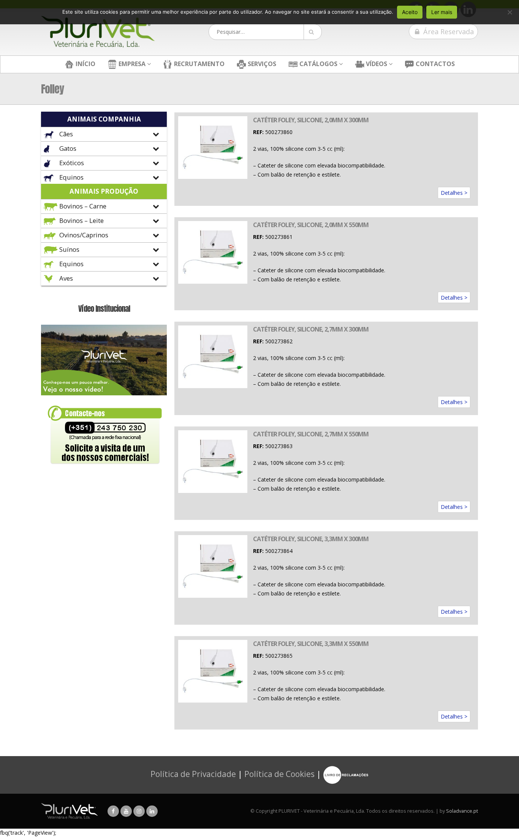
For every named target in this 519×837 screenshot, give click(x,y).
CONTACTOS (434, 64)
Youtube (126, 811)
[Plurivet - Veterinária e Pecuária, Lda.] (98, 32)
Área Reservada (447, 31)
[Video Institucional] (104, 359)
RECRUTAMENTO (198, 64)
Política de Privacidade (193, 774)
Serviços (261, 64)
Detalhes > (454, 192)
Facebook (113, 811)
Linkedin (152, 811)
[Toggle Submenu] (104, 134)
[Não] (509, 12)
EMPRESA (131, 64)
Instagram (139, 811)
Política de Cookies (279, 774)
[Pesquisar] (312, 31)
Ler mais (441, 12)
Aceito (410, 12)
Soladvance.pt (462, 811)
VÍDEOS (375, 64)
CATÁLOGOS (317, 64)
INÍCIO (84, 64)
